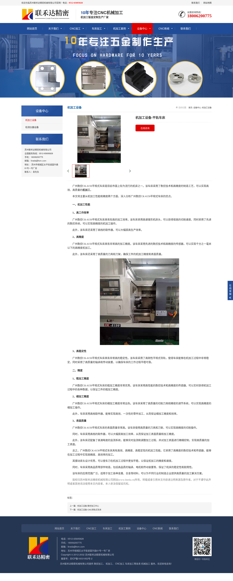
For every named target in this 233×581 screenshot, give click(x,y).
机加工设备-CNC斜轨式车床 (89, 509)
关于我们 (53, 28)
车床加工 (97, 28)
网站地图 (207, 2)
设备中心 (142, 28)
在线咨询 (145, 128)
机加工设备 (30, 119)
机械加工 (145, 563)
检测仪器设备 (32, 127)
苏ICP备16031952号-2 (81, 558)
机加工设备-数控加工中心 (88, 505)
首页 (190, 107)
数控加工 (98, 563)
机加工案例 (119, 28)
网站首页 (32, 28)
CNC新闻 (164, 28)
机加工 (91, 196)
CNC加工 (75, 28)
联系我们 (195, 2)
